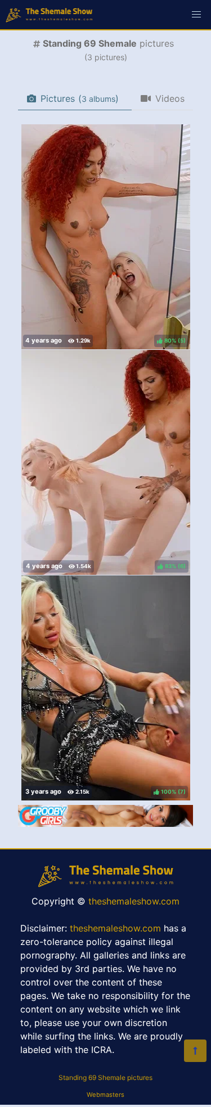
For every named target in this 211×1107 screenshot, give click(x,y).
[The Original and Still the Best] (105, 823)
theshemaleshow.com (133, 901)
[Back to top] (195, 1051)
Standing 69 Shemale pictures (105, 1077)
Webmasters (105, 1095)
